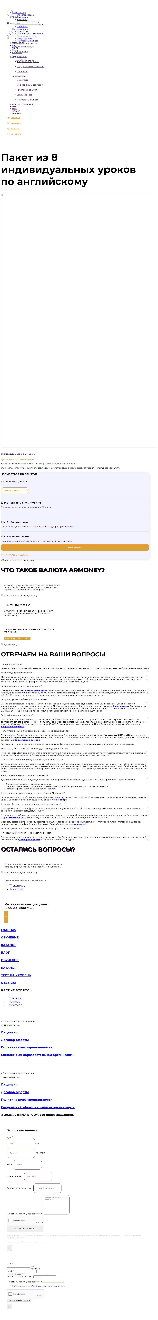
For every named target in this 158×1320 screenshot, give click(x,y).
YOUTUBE (15, 129)
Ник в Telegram (15, 1176)
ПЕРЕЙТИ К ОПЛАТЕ (75, 547)
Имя (10, 1137)
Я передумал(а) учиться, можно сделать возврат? (26, 833)
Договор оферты (15, 1040)
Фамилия (40, 1153)
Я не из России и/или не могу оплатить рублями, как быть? (32, 759)
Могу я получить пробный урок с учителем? (24, 699)
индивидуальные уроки (34, 690)
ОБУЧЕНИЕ (10, 937)
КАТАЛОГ (8, 945)
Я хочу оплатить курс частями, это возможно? (24, 775)
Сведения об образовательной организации (38, 1055)
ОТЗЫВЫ (8, 983)
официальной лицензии (26, 740)
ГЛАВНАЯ (8, 930)
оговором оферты (30, 839)
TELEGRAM (15, 118)
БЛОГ (5, 952)
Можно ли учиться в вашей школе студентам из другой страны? (34, 748)
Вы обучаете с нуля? (11, 664)
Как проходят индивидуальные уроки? (21, 686)
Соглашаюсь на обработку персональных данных (39, 1286)
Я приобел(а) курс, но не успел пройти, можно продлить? (31, 804)
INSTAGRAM (16, 123)
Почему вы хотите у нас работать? (24, 1214)
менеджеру (60, 800)
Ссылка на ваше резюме (20, 1188)
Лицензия (9, 1032)
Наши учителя (121, 706)
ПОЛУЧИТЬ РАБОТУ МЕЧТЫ (25, 1229)
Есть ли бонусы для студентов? (17, 715)
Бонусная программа (12, 726)
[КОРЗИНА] (8, 57)
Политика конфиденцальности (27, 1047)
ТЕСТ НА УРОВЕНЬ (16, 975)
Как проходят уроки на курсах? (17, 673)
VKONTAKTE (16, 134)
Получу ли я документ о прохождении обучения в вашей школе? (35, 731)
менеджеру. (80, 824)
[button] (75, 664)
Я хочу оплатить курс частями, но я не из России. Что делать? (33, 793)
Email (10, 1164)
